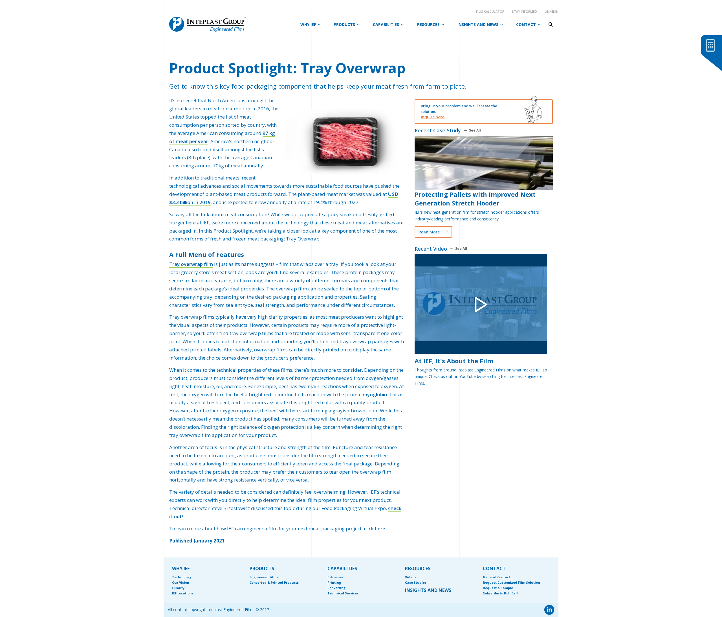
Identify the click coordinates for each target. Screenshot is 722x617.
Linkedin (551, 11)
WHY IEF (181, 568)
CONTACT (494, 568)
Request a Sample (498, 588)
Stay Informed (524, 11)
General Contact (496, 577)
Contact (526, 24)
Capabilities (386, 24)
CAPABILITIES (342, 568)
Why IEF (308, 24)
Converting (336, 588)
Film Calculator (490, 11)
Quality (178, 588)
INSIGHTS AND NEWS (428, 590)
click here (374, 528)
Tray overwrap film (191, 264)
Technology (181, 577)
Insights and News (477, 24)
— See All (472, 130)
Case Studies (415, 582)
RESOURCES (417, 568)
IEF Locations (182, 593)
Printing (334, 582)
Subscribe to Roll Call (500, 593)
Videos (410, 577)
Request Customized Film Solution (511, 582)
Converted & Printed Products (274, 582)
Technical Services (342, 593)
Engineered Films (264, 577)
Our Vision (180, 582)
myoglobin (375, 394)
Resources (428, 24)
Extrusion (335, 577)
